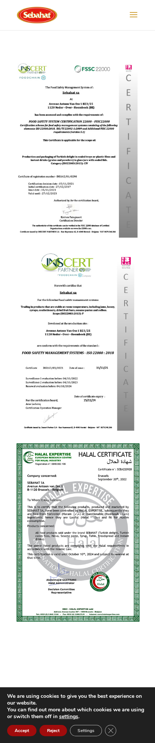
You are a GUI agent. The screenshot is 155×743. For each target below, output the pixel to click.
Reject (53, 731)
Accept (22, 731)
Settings (86, 731)
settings (68, 716)
